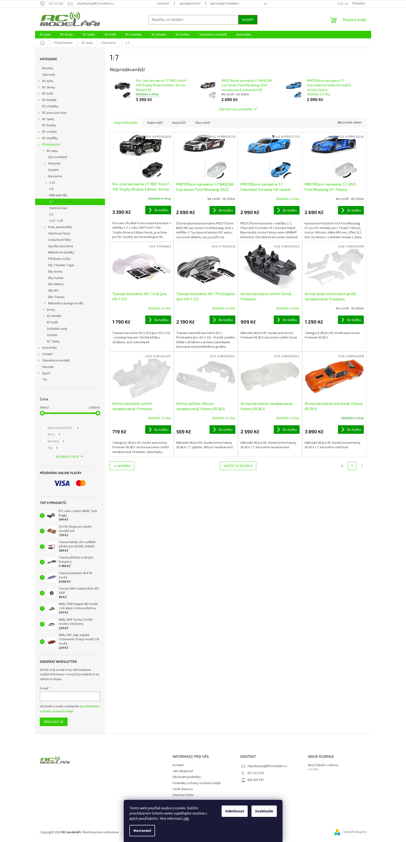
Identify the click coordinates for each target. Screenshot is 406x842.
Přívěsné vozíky (59, 258)
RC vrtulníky (50, 106)
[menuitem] (45, 34)
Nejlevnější (155, 122)
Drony (51, 309)
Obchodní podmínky (224, 4)
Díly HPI (53, 290)
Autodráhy (49, 347)
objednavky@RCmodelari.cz (267, 766)
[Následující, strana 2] (352, 466)
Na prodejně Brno (63, 428)
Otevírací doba (183, 795)
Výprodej (48, 74)
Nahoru (124, 466)
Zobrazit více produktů (235, 109)
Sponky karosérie (60, 246)
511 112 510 (255, 773)
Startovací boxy (59, 233)
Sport (46, 373)
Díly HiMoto (56, 284)
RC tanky (48, 119)
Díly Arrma (55, 271)
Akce (54, 434)
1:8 (51, 189)
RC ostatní (49, 131)
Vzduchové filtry (59, 240)
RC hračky (49, 125)
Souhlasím (264, 811)
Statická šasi (58, 208)
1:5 (51, 214)
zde (186, 818)
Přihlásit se (54, 722)
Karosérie (55, 176)
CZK (341, 4)
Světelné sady (57, 328)
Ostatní (53, 170)
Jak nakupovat (190, 4)
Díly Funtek (56, 278)
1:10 (52, 182)
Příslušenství (51, 144)
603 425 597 (255, 780)
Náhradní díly (58, 195)
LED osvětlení (57, 157)
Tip (44, 379)
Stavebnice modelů (56, 360)
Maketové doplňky (61, 252)
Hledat (248, 20)
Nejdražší (179, 122)
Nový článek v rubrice (323, 765)
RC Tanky (53, 341)
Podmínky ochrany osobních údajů (197, 783)
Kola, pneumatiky (60, 227)
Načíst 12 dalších (238, 466)
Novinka (56, 441)
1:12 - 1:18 (56, 220)
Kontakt (163, 4)
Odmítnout (234, 811)
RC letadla (49, 100)
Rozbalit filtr (67, 456)
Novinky (47, 68)
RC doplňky (50, 138)
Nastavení (142, 830)
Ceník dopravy (183, 789)
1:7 (51, 201)
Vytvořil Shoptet (354, 832)
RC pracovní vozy (54, 112)
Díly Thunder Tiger (61, 265)
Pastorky (54, 163)
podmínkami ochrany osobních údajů (69, 709)
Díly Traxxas (56, 297)
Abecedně (202, 122)
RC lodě (47, 93)
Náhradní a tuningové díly (65, 303)
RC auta (47, 81)
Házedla (48, 367)
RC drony (48, 87)
